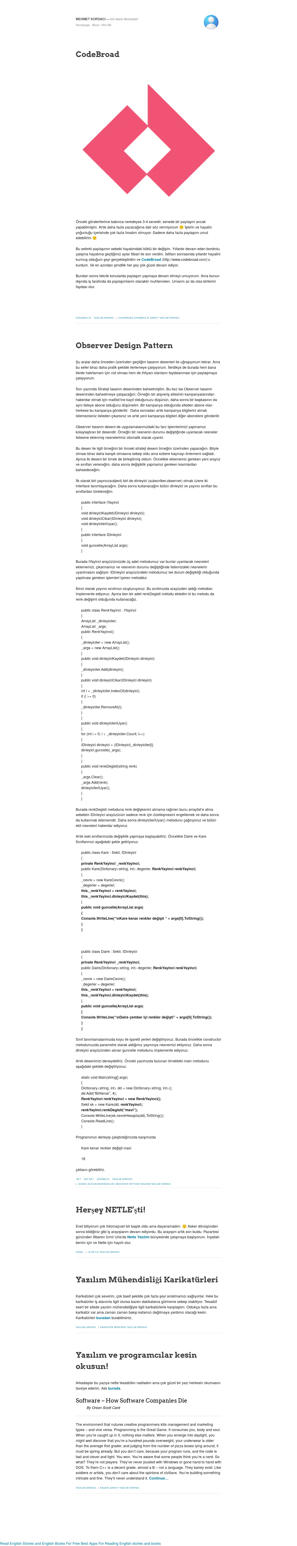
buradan (103, 1317)
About (95, 25)
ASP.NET (89, 1179)
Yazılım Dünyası (104, 317)
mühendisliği (105, 1184)
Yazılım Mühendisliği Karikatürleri (147, 1279)
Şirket (154, 317)
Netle (95, 1252)
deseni (82, 1184)
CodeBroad (97, 54)
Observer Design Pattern (124, 345)
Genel (80, 1252)
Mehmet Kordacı (90, 19)
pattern (134, 1184)
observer (121, 1184)
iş (89, 1252)
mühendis (120, 1327)
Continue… (159, 1478)
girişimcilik (141, 317)
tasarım (145, 1184)
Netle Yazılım (138, 1237)
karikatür (106, 1327)
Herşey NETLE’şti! (111, 1209)
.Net (78, 1179)
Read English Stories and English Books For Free (40, 1543)
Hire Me (106, 25)
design (92, 1184)
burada (114, 1388)
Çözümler (103, 1179)
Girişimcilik (83, 317)
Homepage (83, 25)
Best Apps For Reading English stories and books (121, 1543)
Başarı (104, 1487)
